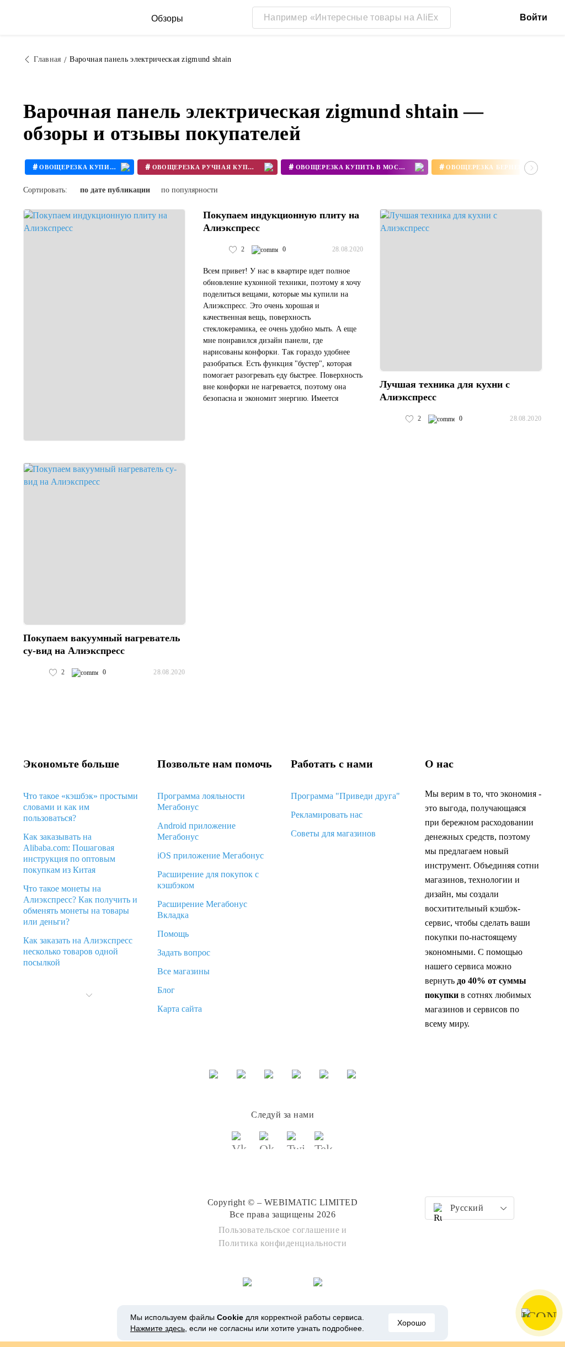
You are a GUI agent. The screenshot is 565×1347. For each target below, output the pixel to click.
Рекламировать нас (327, 814)
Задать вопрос (183, 952)
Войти (533, 17)
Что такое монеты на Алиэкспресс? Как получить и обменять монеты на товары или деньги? (80, 905)
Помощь (173, 933)
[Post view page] (104, 325)
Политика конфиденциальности (282, 1243)
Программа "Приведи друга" (345, 796)
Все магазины (183, 971)
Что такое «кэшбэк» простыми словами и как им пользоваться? (80, 807)
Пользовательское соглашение (279, 1230)
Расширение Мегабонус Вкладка (202, 909)
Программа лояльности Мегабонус (201, 801)
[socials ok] (268, 1145)
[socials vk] (241, 1145)
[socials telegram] (324, 1145)
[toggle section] (89, 995)
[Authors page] (214, 250)
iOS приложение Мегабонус (210, 855)
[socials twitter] (296, 1145)
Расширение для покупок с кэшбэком (208, 880)
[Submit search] (440, 18)
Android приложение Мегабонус (196, 831)
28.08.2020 (348, 249)
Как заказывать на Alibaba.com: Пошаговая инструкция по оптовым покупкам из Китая (69, 853)
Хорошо (411, 1322)
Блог (166, 990)
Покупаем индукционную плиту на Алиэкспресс (281, 221)
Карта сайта (179, 1008)
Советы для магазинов (333, 833)
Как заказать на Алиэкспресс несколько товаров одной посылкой (77, 951)
